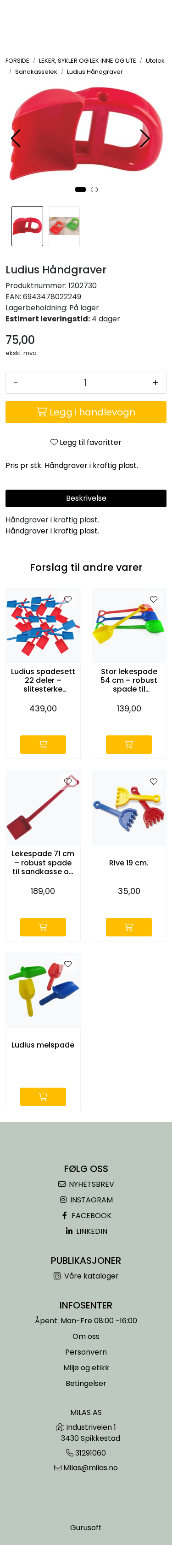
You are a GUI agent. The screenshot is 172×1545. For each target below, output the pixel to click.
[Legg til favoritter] (68, 600)
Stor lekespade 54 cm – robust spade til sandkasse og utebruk (128, 680)
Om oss (86, 1336)
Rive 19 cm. (129, 862)
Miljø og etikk (86, 1367)
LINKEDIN (90, 1231)
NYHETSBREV (90, 1184)
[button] (80, 189)
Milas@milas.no (90, 1467)
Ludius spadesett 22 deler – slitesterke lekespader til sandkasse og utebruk (43, 680)
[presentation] (17, 138)
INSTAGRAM (90, 1200)
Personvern (86, 1352)
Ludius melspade (42, 1045)
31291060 (90, 1453)
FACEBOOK (90, 1215)
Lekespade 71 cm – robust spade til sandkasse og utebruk (42, 862)
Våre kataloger (90, 1276)
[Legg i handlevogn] (43, 744)
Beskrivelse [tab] (86, 498)
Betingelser (86, 1383)
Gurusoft (86, 1527)
